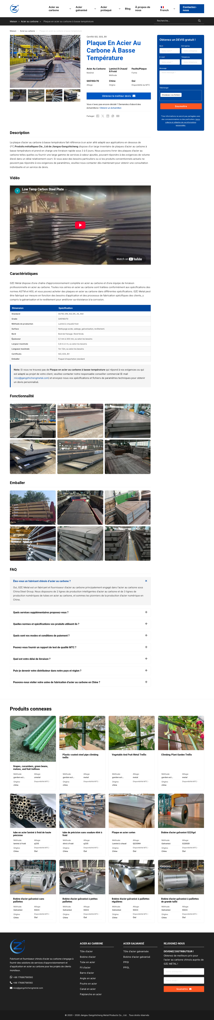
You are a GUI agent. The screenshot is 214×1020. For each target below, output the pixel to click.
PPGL (126, 967)
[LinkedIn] (107, 116)
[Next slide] (78, 95)
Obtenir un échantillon (110, 108)
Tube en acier (87, 962)
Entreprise (185, 46)
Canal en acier (88, 988)
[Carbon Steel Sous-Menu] (70, 8)
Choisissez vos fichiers (171, 95)
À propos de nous (142, 8)
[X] (102, 116)
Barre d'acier (87, 972)
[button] (18, 95)
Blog (127, 8)
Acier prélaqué (106, 8)
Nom (161, 46)
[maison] (14, 8)
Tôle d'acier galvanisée (136, 951)
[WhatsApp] (112, 116)
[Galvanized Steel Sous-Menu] (95, 8)
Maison (13, 21)
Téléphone (185, 57)
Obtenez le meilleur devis (116, 96)
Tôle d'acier (86, 951)
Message (163, 68)
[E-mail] (117, 116)
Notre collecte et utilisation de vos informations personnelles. (182, 122)
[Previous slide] (11, 95)
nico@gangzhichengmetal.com (31, 377)
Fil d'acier (85, 967)
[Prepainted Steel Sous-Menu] (119, 8)
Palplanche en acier (91, 994)
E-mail (161, 57)
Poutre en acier (88, 983)
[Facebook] (97, 116)
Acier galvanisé (81, 8)
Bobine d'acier (88, 956)
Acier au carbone (54, 8)
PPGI (126, 962)
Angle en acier (88, 978)
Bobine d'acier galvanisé (136, 956)
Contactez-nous (190, 8)
